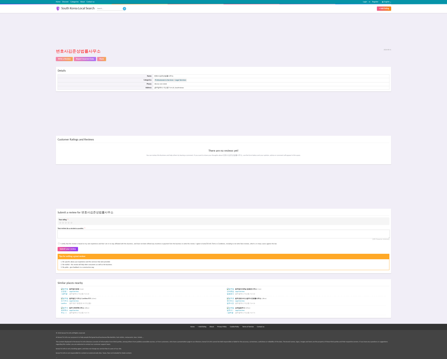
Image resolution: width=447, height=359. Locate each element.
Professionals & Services (164, 80)
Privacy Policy (222, 327)
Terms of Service (248, 327)
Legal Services (180, 80)
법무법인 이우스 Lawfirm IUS (80, 298)
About (82, 2)
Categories (74, 2)
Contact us (90, 2)
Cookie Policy (234, 327)
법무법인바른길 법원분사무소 (246, 289)
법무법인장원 (74, 289)
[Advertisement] (126, 31)
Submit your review (68, 249)
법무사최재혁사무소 (76, 308)
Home (58, 2)
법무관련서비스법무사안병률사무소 (248, 298)
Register (375, 2)
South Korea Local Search (78, 8)
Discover (65, 2)
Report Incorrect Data (85, 59)
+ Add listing (384, 9)
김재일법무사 (240, 308)
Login (365, 2)
